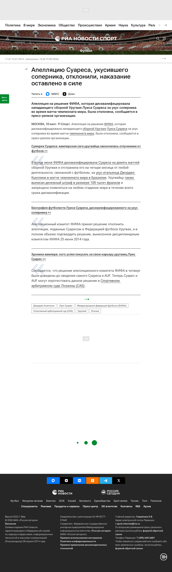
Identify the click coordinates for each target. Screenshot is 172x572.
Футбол (14, 500)
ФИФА (108, 124)
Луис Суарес (65, 305)
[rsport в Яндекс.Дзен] (66, 480)
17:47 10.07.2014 (14, 59)
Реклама (46, 506)
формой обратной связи (129, 548)
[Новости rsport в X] (118, 480)
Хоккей (72, 500)
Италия (95, 311)
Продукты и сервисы (66, 506)
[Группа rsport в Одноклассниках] (92, 480)
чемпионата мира (81, 133)
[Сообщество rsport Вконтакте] (79, 480)
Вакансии (10, 523)
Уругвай (82, 311)
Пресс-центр (90, 506)
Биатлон (51, 500)
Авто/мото (85, 500)
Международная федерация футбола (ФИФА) (101, 305)
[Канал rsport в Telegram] (105, 480)
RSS (138, 506)
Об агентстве (109, 506)
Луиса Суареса (117, 128)
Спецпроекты (29, 506)
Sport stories (120, 500)
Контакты (126, 506)
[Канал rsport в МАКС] (53, 480)
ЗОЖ (61, 500)
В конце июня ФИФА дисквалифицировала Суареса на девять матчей (85, 162)
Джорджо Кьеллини (43, 305)
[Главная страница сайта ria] (74, 38)
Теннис (135, 500)
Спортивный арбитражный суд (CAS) (53, 311)
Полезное (156, 500)
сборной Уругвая (94, 128)
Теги (144, 500)
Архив (147, 506)
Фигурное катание (32, 500)
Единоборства (102, 500)
